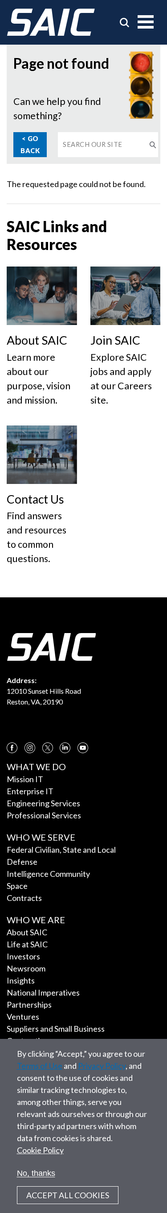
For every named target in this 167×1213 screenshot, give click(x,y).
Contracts (24, 898)
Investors (23, 956)
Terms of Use (39, 1066)
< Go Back (30, 144)
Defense (22, 862)
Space (17, 886)
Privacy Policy (102, 1066)
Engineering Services (43, 803)
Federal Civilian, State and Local (61, 850)
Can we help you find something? (57, 108)
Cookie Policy (40, 1150)
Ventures (23, 1016)
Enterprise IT (30, 791)
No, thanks (36, 1173)
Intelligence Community (48, 874)
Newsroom (26, 968)
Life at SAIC (27, 944)
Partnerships (29, 1004)
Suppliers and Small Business (56, 1029)
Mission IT (25, 779)
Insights (21, 980)
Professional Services (44, 815)
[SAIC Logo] (51, 22)
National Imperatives (43, 992)
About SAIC (27, 932)
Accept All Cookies (67, 1195)
